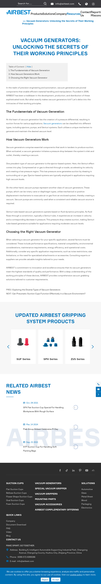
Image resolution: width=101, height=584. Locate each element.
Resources (73, 13)
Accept (55, 579)
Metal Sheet (87, 496)
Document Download (16, 524)
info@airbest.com (64, 3)
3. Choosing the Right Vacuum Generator (28, 77)
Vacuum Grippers (46, 493)
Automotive (87, 489)
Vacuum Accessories (48, 504)
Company (61, 13)
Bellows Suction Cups (16, 493)
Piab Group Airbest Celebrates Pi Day (40, 429)
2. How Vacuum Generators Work (24, 74)
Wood (84, 500)
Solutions (48, 13)
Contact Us (13, 539)
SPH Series (23, 359)
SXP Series (77, 359)
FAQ (8, 528)
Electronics (86, 507)
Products (36, 13)
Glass (83, 493)
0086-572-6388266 (26, 557)
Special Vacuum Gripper (51, 488)
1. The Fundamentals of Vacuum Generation (29, 70)
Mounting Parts (45, 499)
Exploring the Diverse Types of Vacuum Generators (36, 289)
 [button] (8, 347)
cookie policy (76, 574)
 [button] (93, 347)
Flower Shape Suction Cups (19, 496)
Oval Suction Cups (15, 500)
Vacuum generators (52, 123)
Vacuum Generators (48, 483)
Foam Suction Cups (15, 504)
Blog (8, 535)
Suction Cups (15, 483)
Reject (45, 579)
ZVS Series (50, 359)
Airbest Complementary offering (57, 509)
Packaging (86, 504)
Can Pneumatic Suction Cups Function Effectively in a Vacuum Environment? (48, 293)
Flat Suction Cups (14, 489)
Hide (29, 66)
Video (9, 532)
